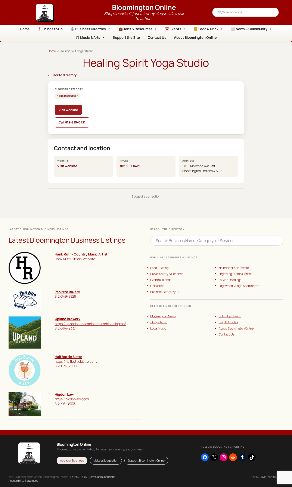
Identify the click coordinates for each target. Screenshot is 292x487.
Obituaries (157, 286)
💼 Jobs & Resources (135, 29)
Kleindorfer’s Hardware (234, 268)
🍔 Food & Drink (205, 29)
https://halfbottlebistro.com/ (76, 361)
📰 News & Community (249, 29)
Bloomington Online (144, 7)
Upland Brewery (68, 318)
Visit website (68, 110)
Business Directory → (164, 292)
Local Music (158, 328)
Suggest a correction (146, 196)
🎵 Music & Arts (87, 37)
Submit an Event (230, 316)
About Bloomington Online (195, 37)
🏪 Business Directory (88, 29)
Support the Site (126, 37)
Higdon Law (64, 394)
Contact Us (157, 37)
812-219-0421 (130, 166)
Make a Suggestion (105, 460)
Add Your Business (72, 460)
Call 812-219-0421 (72, 122)
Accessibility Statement (23, 481)
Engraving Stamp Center (235, 274)
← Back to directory (62, 75)
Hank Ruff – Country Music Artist (81, 254)
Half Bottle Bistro (68, 356)
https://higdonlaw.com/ (72, 399)
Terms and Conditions (102, 477)
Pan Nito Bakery (67, 292)
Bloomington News (162, 316)
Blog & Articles (228, 322)
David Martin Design (271, 477)
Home (25, 29)
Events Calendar (161, 280)
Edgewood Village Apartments (239, 286)
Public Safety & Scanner (166, 274)
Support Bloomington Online (146, 460)
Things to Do (158, 322)
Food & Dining (159, 268)
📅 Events (173, 29)
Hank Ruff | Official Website (75, 259)
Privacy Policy (78, 477)
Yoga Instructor (67, 96)
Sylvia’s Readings (230, 280)
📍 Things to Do (50, 29)
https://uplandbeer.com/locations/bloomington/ (90, 323)
